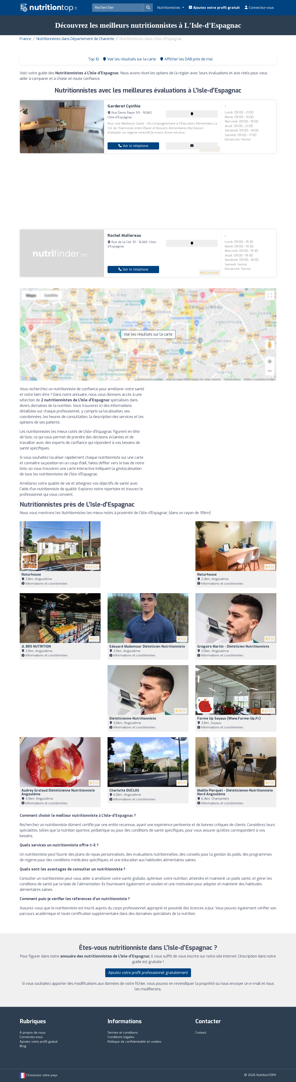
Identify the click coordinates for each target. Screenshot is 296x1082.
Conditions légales (121, 1037)
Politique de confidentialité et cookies (134, 1042)
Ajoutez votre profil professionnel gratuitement (148, 972)
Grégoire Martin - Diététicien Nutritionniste (233, 646)
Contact (200, 1033)
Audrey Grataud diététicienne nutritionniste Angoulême (58, 792)
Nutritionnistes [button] (169, 7)
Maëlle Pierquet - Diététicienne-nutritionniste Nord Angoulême (235, 792)
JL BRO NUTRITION (36, 646)
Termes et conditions (123, 1033)
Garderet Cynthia (124, 106)
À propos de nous (33, 1033)
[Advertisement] (148, 191)
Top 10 (93, 59)
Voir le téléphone (135, 146)
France (25, 38)
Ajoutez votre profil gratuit (216, 7)
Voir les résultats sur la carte (148, 334)
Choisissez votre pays (41, 1075)
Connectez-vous (261, 7)
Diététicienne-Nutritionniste (132, 718)
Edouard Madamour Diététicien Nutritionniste (147, 646)
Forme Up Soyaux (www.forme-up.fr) (229, 718)
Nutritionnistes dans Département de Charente (75, 38)
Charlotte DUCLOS (124, 790)
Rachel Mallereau (124, 235)
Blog (23, 1046)
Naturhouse (31, 574)
